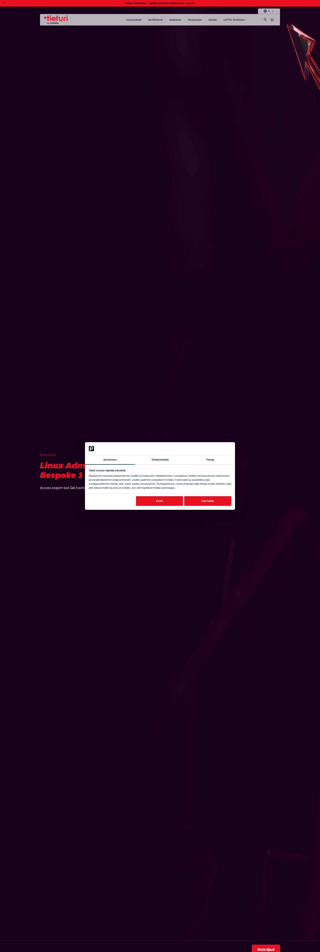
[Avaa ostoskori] (272, 19)
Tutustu (190, 3)
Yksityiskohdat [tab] (160, 459)
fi (269, 11)
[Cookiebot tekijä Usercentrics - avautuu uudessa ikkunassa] (216, 448)
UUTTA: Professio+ (234, 19)
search (265, 19)
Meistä (212, 19)
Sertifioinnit (155, 19)
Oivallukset (195, 19)
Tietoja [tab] (210, 459)
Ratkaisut (175, 19)
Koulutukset (134, 19)
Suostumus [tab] (110, 459)
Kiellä (159, 501)
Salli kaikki (208, 501)
